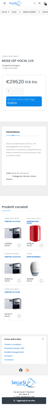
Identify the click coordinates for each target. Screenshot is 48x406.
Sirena (29, 218)
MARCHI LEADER (29, 12)
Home (4, 12)
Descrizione (13, 132)
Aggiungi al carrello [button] (17, 245)
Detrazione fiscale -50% (14, 348)
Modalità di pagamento (14, 352)
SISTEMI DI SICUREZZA (12, 218)
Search (34, 3)
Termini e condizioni (12, 344)
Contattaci (9, 360)
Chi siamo (8, 356)
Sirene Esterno (13, 56)
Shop (14, 12)
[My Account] (39, 3)
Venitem (5, 56)
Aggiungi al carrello (26, 400)
